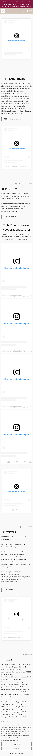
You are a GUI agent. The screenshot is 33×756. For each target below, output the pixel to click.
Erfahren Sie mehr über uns (9, 740)
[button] (3, 11)
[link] (16, 753)
